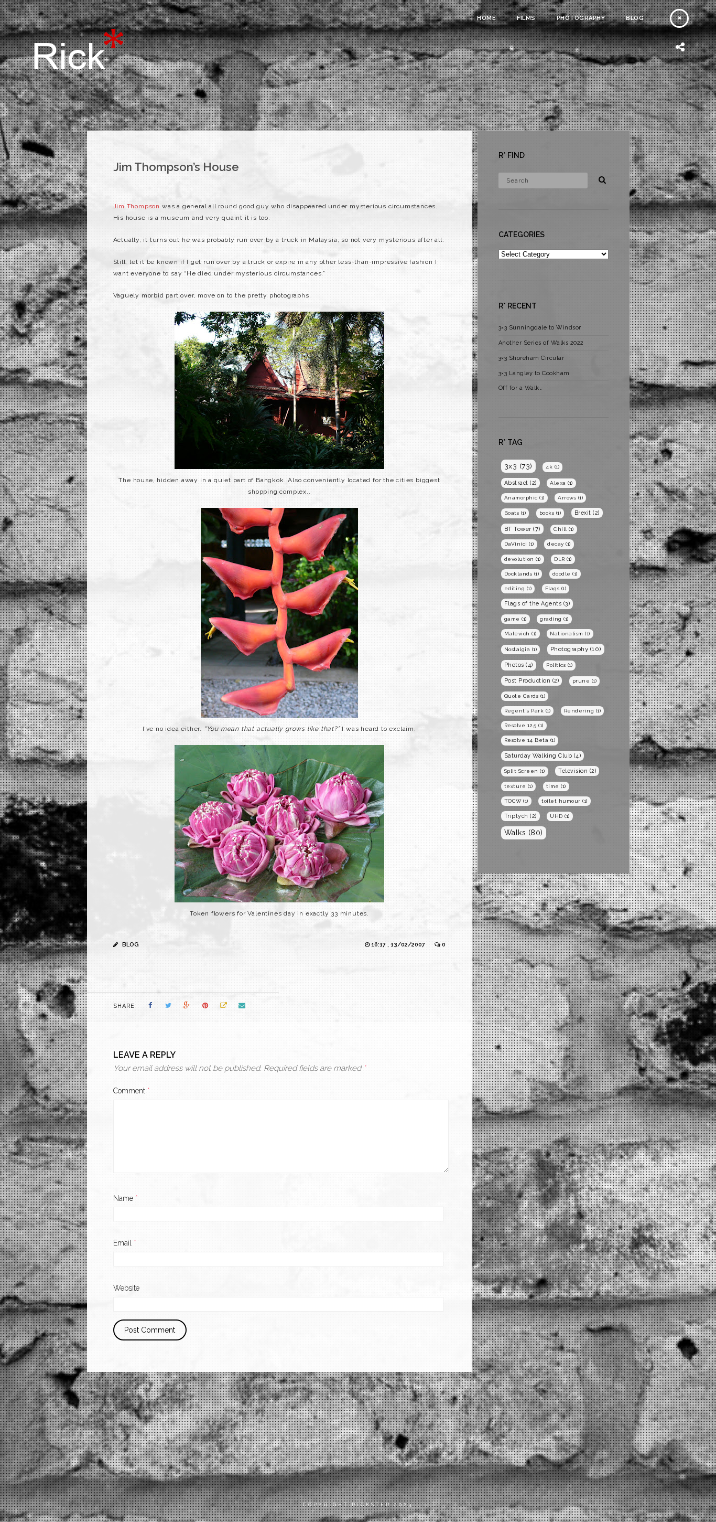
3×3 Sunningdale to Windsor (539, 327)
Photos (518, 665)
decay (559, 544)
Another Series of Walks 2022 (541, 342)
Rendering (582, 711)
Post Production (531, 680)
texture (518, 786)
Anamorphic (524, 498)
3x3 (518, 466)
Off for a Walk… (520, 388)
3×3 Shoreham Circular (531, 358)
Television (577, 771)
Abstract (520, 483)
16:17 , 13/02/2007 (399, 944)
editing (518, 588)
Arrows (570, 498)
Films (526, 18)
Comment (131, 1091)
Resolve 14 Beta (530, 740)
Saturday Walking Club (542, 755)
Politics (559, 665)
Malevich (520, 633)
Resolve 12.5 (524, 725)
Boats (515, 513)
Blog (635, 18)
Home (486, 18)
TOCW (516, 801)
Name (125, 1198)
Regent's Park (527, 711)
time (556, 786)
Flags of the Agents (537, 603)
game (515, 619)
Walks (523, 832)
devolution (522, 559)
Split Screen (524, 771)
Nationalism (570, 633)
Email (124, 1243)
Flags (556, 588)
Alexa (561, 483)
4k (552, 467)
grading (554, 619)
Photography (581, 18)
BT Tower (522, 529)
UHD (560, 816)
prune (584, 681)
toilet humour (564, 801)
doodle (565, 574)
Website (126, 1288)
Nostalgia (520, 649)
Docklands (521, 574)
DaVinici (519, 544)
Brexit (587, 512)
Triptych (520, 816)
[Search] (598, 178)
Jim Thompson (136, 206)
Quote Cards (525, 696)
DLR (563, 559)
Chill (564, 529)
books (550, 513)
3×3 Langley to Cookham (534, 373)
